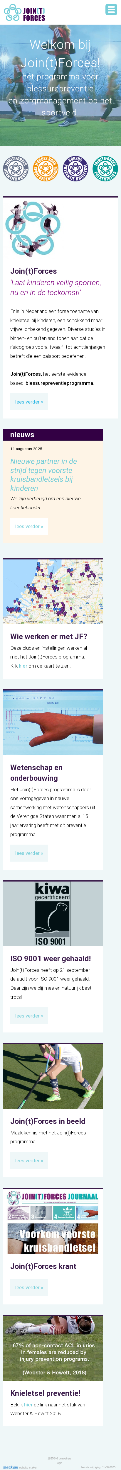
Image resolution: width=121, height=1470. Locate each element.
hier (23, 666)
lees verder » (29, 526)
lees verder (27, 402)
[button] (111, 9)
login (59, 1463)
